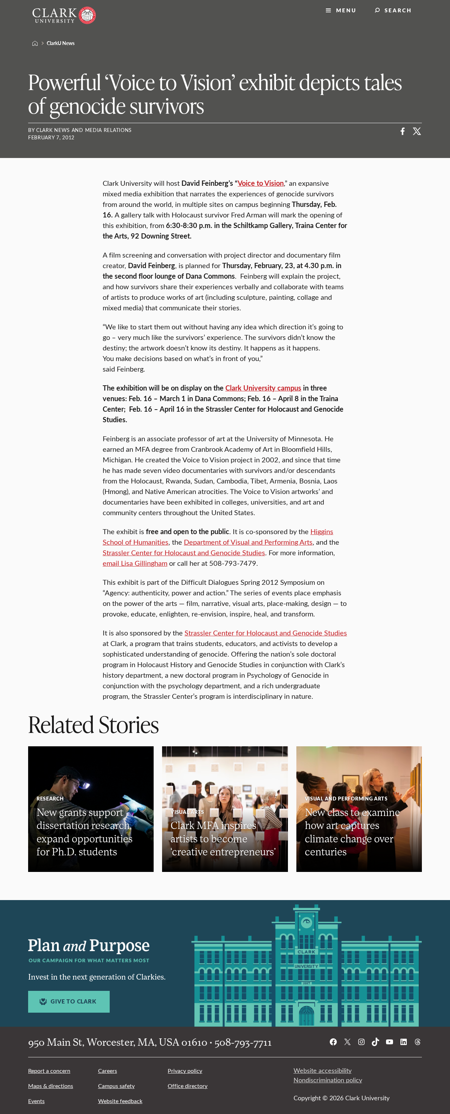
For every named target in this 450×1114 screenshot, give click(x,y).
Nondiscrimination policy (328, 1080)
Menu (346, 10)
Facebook (403, 131)
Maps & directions (50, 1085)
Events (36, 1100)
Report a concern (49, 1070)
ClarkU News (61, 42)
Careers (107, 1070)
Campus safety (116, 1085)
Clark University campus (263, 388)
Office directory (187, 1085)
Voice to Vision (261, 183)
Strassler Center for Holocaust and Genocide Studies (184, 552)
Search (398, 10)
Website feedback (120, 1100)
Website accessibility (323, 1070)
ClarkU (35, 43)
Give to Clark (73, 1001)
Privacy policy (185, 1070)
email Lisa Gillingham (135, 563)
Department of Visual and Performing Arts (248, 541)
